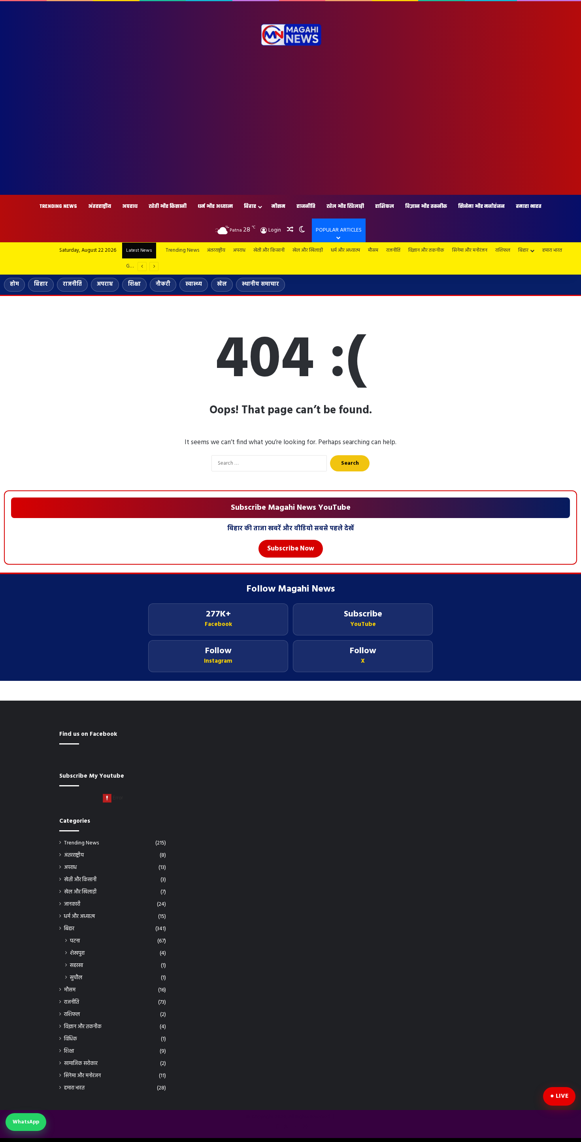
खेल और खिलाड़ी (345, 207)
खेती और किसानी (168, 207)
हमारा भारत (528, 207)
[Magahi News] (290, 35)
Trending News (58, 207)
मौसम (278, 207)
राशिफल (384, 207)
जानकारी (72, 904)
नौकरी (163, 284)
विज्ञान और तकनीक (426, 207)
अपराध (130, 207)
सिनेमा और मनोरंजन (481, 207)
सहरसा (76, 965)
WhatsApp (26, 1122)
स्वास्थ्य (193, 284)
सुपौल (76, 978)
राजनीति (305, 207)
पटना (75, 941)
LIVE (562, 1096)
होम (14, 284)
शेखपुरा (77, 953)
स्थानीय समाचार (260, 284)
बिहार (250, 207)
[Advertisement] (290, 123)
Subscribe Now (290, 548)
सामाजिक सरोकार (81, 1063)
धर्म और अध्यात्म (215, 207)
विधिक (70, 1039)
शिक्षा (134, 284)
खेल (222, 284)
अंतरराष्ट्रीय (99, 207)
